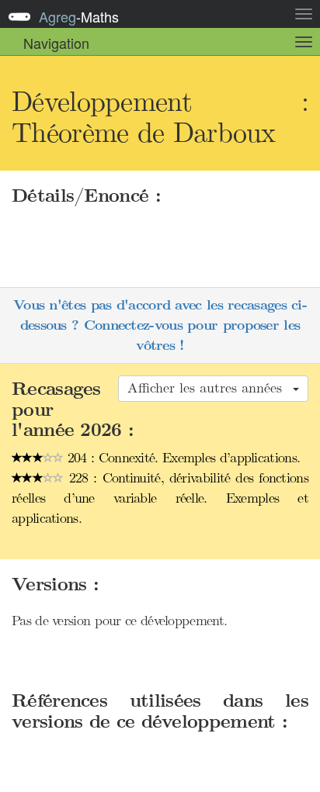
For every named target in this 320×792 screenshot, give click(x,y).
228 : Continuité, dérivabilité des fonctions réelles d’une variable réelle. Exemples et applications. (160, 497)
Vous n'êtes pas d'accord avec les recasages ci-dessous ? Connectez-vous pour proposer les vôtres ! (160, 325)
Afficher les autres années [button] (209, 387)
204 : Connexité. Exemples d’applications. (182, 457)
